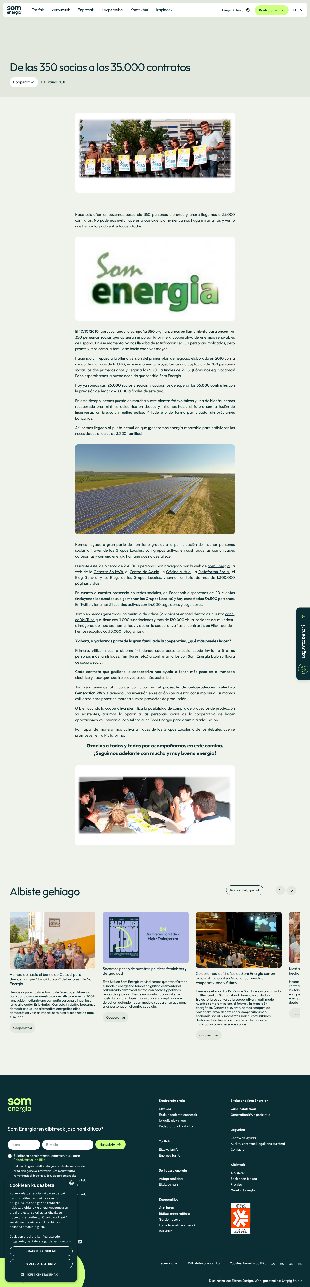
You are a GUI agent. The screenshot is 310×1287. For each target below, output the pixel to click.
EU (295, 10)
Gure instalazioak (243, 1109)
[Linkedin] (80, 1242)
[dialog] (41, 1229)
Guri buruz (166, 1208)
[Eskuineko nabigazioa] (291, 890)
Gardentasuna (170, 1219)
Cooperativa (24, 82)
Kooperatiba (112, 10)
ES (282, 1264)
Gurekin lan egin (243, 1190)
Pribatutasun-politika (204, 1263)
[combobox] (71, 1182)
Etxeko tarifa (168, 1149)
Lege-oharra (168, 1263)
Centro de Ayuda (243, 1138)
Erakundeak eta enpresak (178, 1114)
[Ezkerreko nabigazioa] (280, 890)
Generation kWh (90, 693)
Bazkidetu (166, 1231)
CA (273, 1264)
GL (291, 1264)
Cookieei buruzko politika (247, 1263)
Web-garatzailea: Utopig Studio (278, 1281)
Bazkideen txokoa (244, 1178)
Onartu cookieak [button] (41, 1251)
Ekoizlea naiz (168, 1184)
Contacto (238, 1149)
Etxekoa (165, 1109)
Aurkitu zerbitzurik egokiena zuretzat (258, 1143)
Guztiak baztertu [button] (41, 1264)
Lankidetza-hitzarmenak (177, 1225)
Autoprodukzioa (171, 1178)
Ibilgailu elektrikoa (172, 1120)
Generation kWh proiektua (250, 1114)
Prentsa (236, 1184)
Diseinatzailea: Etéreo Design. (232, 1281)
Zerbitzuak (61, 10)
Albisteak (238, 1173)
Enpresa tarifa (169, 1155)
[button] (41, 1274)
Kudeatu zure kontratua (176, 1126)
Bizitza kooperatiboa (174, 1213)
